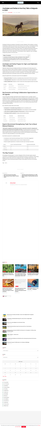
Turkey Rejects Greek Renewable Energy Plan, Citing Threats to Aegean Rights (19, 318)
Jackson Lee (6, 392)
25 (30, 372)
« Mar (3, 376)
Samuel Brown (6, 400)
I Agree (23, 426)
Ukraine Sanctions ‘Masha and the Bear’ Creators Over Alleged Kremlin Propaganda (20, 314)
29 (15, 374)
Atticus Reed (10, 12)
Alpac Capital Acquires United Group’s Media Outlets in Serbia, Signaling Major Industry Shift (20, 274)
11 (30, 368)
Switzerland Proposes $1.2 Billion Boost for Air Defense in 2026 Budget (18, 342)
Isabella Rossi (6, 390)
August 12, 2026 (30, 290)
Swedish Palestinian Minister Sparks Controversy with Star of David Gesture (19, 326)
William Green (6, 405)
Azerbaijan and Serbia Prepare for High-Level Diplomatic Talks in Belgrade (16, 57)
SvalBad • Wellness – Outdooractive (12, 334)
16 (20, 370)
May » (6, 376)
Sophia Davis (6, 402)
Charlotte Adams (7, 387)
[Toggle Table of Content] (28, 55)
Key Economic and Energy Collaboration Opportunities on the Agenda (15, 58)
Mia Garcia (5, 395)
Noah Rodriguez (6, 397)
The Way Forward (7, 60)
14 (10, 370)
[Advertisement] (20, 39)
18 (30, 370)
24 (25, 372)
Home (3, 5)
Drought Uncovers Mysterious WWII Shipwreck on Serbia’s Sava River (8, 274)
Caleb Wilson (6, 385)
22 (15, 372)
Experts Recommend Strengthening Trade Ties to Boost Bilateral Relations (16, 59)
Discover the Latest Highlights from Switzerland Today (16, 322)
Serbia (6, 5)
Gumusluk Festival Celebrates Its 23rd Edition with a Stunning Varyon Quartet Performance (21, 338)
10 (25, 368)
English (5, 296)
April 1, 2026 (15, 12)
